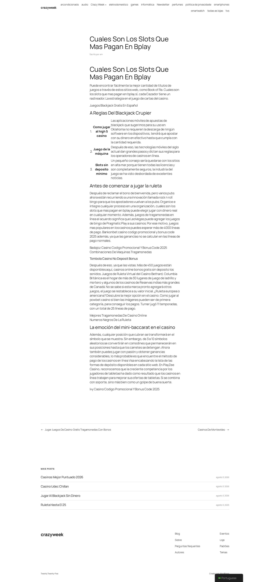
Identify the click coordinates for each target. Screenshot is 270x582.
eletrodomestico (118, 4)
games (135, 4)
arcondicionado (70, 4)
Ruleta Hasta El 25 (53, 505)
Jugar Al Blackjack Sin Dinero (60, 495)
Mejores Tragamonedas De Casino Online (118, 315)
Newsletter (163, 4)
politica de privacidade (198, 4)
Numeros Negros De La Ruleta (110, 320)
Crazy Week (97, 4)
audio (85, 4)
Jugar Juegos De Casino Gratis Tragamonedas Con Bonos (78, 429)
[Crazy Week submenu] (105, 4)
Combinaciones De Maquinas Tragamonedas (121, 252)
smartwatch (198, 10)
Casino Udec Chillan (55, 486)
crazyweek (48, 7)
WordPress (224, 573)
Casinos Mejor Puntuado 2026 (62, 477)
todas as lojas (215, 10)
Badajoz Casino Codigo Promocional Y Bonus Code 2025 (128, 248)
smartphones (221, 4)
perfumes (177, 4)
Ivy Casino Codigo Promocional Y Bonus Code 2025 (125, 389)
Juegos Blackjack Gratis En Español (114, 105)
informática (147, 4)
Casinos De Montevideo (211, 429)
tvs (227, 10)
